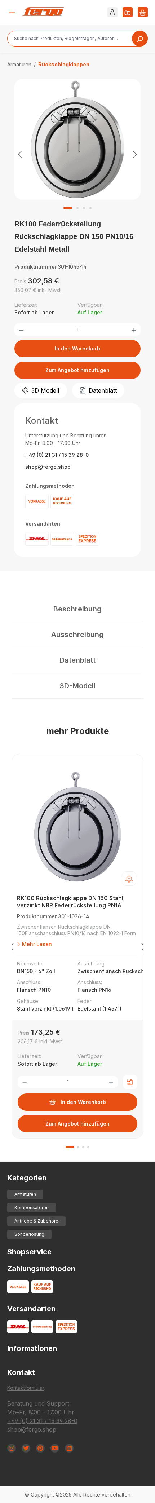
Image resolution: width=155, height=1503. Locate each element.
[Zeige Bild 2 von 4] (77, 208)
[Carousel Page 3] (83, 1147)
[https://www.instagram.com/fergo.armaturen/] (11, 1448)
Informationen (32, 1348)
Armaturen (25, 1194)
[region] (77, 154)
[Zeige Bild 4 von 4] (90, 208)
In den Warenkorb (77, 348)
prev (11, 948)
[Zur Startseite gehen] (43, 11)
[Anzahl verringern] (21, 329)
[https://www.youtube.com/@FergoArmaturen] (54, 1448)
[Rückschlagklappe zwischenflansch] (77, 139)
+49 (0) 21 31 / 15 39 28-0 (57, 455)
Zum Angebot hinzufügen (77, 370)
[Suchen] (140, 39)
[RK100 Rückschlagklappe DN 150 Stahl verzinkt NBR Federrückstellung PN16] (77, 826)
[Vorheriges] (19, 154)
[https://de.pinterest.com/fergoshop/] (40, 1448)
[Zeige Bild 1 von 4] (67, 208)
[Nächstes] (135, 154)
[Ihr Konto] (112, 12)
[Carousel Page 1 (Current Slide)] (70, 1147)
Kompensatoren (31, 1207)
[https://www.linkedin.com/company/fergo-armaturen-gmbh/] (69, 1448)
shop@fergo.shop (48, 467)
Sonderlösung (29, 1234)
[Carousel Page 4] (88, 1147)
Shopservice (29, 1251)
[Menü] (12, 12)
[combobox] (77, 39)
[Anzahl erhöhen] (134, 329)
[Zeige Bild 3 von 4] (84, 208)
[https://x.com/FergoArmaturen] (26, 1448)
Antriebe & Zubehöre (36, 1221)
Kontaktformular (25, 1388)
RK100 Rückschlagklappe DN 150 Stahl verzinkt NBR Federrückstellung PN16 (70, 902)
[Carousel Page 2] (78, 1147)
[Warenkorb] (143, 12)
